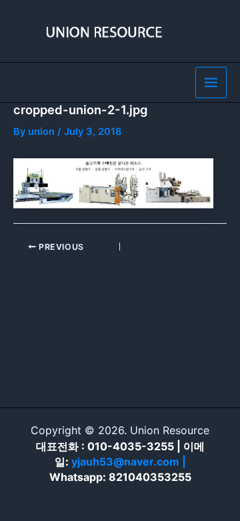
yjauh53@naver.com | (128, 461)
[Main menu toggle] (211, 82)
